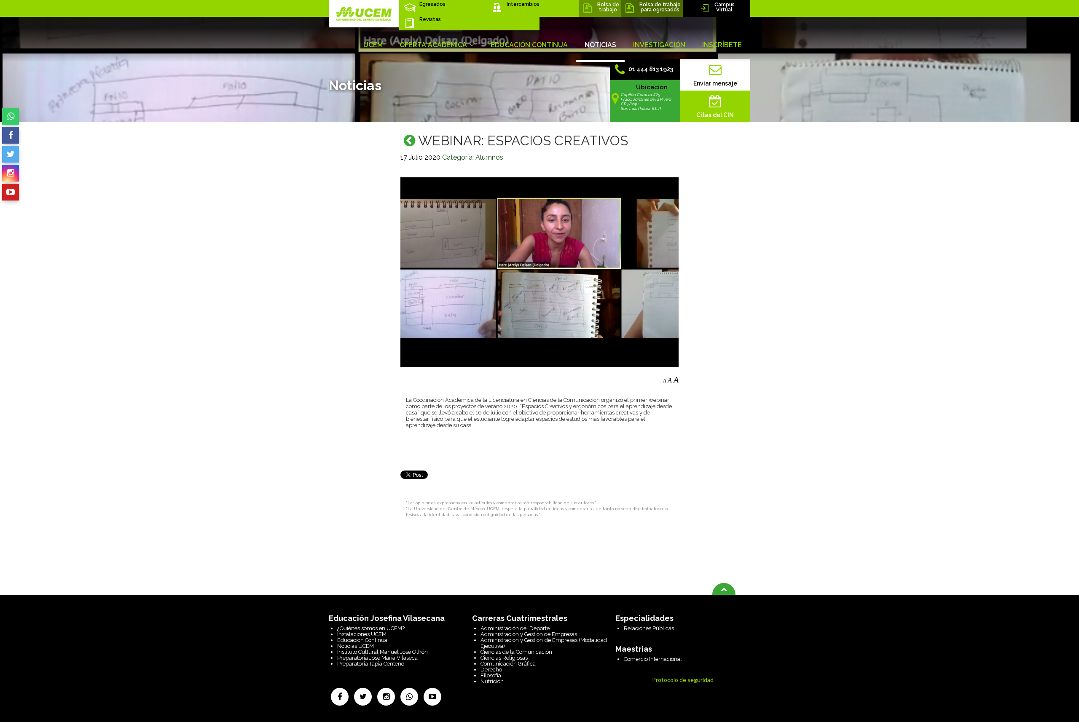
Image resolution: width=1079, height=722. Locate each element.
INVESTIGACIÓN (659, 45)
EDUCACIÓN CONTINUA (529, 45)
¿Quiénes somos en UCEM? (371, 628)
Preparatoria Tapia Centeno (370, 663)
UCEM (373, 45)
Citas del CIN (715, 115)
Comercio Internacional (653, 659)
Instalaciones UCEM (362, 634)
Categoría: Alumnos (472, 157)
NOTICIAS (600, 45)
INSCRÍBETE (722, 45)
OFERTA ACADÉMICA (434, 45)
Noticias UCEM (355, 646)
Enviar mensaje (715, 83)
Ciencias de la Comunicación (516, 652)
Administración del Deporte (515, 628)
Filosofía (490, 675)
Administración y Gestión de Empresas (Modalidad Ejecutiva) (543, 643)
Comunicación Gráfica (508, 663)
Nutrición (492, 681)
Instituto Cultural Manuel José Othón (382, 652)
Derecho (491, 669)
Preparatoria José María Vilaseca (377, 658)
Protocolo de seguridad (683, 679)
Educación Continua (362, 640)
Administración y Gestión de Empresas (528, 634)
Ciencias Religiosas (504, 658)
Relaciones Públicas (649, 628)
